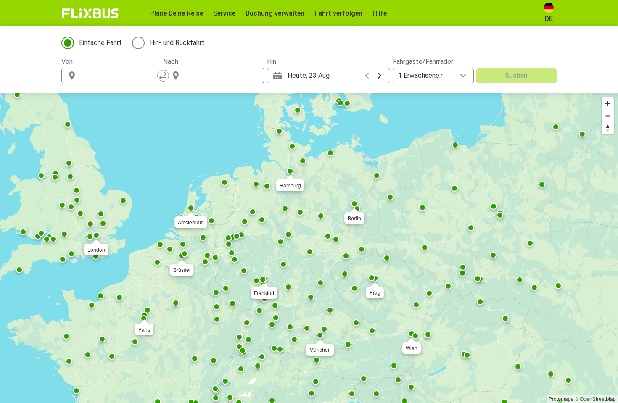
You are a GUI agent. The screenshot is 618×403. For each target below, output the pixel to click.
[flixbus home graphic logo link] (90, 13)
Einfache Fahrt (100, 43)
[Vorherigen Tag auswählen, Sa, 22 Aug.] (367, 76)
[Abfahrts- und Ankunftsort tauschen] (163, 76)
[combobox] (120, 76)
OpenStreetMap (598, 398)
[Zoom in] (608, 103)
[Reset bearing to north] (608, 128)
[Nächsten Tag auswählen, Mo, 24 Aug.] (380, 76)
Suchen (516, 75)
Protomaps (561, 398)
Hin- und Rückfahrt (177, 43)
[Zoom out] (608, 116)
